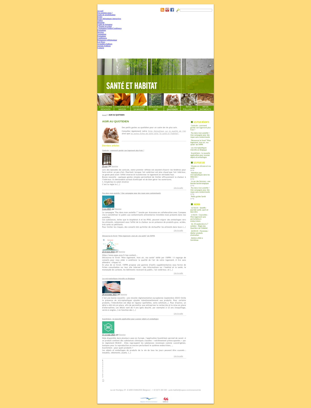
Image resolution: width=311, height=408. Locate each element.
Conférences (102, 38)
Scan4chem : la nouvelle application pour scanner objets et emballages (200, 155)
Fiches (99, 17)
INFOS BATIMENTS (205, 108)
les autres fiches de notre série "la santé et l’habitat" (155, 134)
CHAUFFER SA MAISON (122, 108)
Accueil (100, 11)
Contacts (100, 48)
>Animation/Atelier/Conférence (109, 28)
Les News (101, 42)
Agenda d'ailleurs (104, 46)
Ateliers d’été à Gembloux (196, 239)
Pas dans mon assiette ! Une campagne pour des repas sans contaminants (200, 135)
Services (100, 32)
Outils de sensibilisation (106, 15)
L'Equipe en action (104, 26)
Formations (101, 30)
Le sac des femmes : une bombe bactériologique (200, 182)
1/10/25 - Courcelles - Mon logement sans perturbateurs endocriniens (199, 218)
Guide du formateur (104, 24)
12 (103, 381)
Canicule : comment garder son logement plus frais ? (200, 128)
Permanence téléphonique (107, 40)
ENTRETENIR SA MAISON (139, 108)
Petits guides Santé (198, 197)
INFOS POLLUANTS (189, 108)
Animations (101, 34)
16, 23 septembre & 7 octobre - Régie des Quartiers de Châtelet (199, 226)
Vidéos (100, 21)
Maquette (100, 22)
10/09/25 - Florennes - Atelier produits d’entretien (199, 233)
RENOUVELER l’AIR (155, 108)
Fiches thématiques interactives (109, 19)
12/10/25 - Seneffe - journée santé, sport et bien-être (199, 210)
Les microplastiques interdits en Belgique (198, 149)
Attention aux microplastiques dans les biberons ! (200, 175)
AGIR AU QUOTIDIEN (172, 108)
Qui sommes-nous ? (104, 13)
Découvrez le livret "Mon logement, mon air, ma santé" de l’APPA (200, 143)
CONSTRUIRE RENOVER (105, 108)
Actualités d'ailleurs (104, 44)
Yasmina (114, 166)
